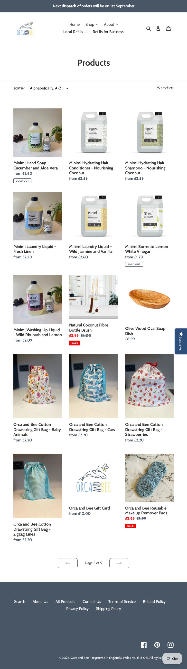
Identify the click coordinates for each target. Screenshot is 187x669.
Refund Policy (154, 601)
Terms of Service (122, 601)
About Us (40, 601)
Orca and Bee (80, 658)
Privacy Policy (77, 608)
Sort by (19, 88)
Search (19, 601)
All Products (65, 601)
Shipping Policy (108, 608)
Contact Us (92, 601)
